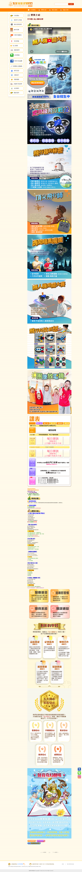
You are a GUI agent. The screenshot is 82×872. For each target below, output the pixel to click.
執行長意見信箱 (70, 864)
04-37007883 (20, 864)
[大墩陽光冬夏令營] (20, 4)
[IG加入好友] (79, 776)
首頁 (63, 864)
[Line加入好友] (79, 773)
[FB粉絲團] (79, 769)
